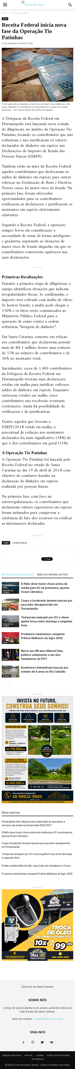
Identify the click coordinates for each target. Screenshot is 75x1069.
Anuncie (28, 1055)
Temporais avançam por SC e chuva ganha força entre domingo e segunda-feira (47, 621)
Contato (40, 1055)
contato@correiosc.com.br (48, 1018)
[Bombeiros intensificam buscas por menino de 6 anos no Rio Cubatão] (10, 672)
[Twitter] (42, 1042)
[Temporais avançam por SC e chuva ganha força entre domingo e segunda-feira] (10, 621)
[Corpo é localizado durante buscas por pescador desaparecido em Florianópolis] (10, 605)
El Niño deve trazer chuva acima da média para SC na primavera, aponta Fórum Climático (45, 588)
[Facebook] (23, 1042)
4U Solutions (37, 1058)
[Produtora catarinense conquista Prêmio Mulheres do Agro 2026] (10, 638)
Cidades (6, 676)
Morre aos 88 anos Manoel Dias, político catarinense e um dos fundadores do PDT (42, 655)
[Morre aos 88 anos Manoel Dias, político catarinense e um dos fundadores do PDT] (10, 655)
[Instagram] (32, 1042)
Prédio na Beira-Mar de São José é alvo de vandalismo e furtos (36, 865)
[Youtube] (51, 1042)
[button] (70, 4)
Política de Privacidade (58, 1055)
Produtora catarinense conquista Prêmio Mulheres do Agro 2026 (37, 873)
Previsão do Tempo (8, 591)
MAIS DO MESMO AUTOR (52, 574)
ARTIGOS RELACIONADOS (17, 574)
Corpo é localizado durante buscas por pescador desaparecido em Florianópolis (46, 604)
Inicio (4, 13)
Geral (5, 18)
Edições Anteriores (12, 1055)
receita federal (19, 542)
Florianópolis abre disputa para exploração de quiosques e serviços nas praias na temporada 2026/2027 (33, 823)
